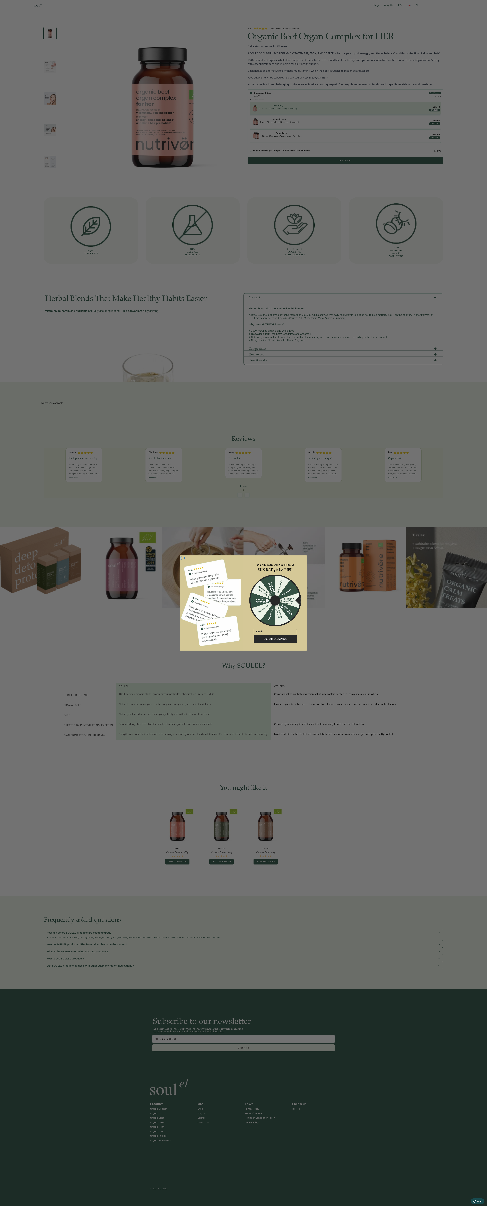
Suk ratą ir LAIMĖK (275, 639)
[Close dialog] (183, 558)
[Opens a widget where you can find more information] (477, 1201)
